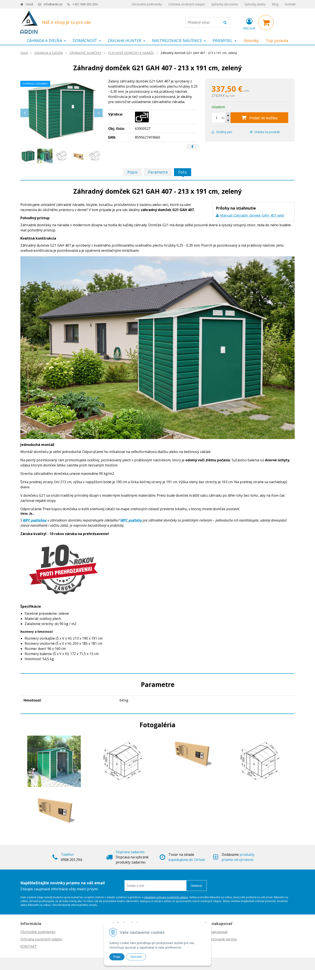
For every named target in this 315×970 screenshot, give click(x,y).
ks (223, 118)
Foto (182, 172)
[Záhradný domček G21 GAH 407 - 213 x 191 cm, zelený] (61, 111)
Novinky (251, 40)
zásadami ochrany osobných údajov (166, 897)
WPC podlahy (131, 520)
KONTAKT (28, 946)
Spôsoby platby (255, 4)
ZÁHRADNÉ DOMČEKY (85, 53)
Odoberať (196, 885)
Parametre (158, 172)
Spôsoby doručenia (224, 4)
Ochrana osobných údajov (186, 4)
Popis (132, 172)
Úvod (29, 4)
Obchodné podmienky (147, 4)
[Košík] (266, 22)
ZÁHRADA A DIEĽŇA (48, 53)
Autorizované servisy (220, 939)
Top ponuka (277, 40)
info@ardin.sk (53, 4)
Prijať (116, 956)
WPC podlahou (35, 520)
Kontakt (290, 4)
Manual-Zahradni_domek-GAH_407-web (252, 215)
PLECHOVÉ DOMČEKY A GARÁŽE (131, 53)
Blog (275, 4)
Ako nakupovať (215, 932)
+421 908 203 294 (85, 4)
